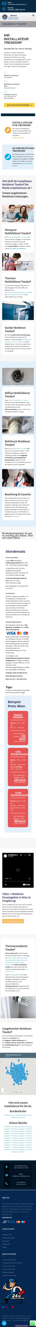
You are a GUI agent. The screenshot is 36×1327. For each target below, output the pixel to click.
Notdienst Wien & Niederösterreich (12, 1263)
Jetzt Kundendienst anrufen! (14, 921)
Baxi (10, 960)
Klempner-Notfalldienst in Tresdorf (17, 237)
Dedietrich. (8, 965)
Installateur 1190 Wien (10, 1147)
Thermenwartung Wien (9, 1260)
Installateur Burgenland (18, 1117)
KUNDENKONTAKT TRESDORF (23, 149)
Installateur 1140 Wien (25, 1140)
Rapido (22, 962)
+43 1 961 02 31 (21, 1184)
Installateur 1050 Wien (10, 1131)
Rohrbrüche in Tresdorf (20, 448)
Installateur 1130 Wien (10, 1140)
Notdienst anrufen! (18, 138)
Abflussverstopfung (8, 1272)
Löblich (18, 960)
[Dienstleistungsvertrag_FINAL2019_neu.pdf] (18, 292)
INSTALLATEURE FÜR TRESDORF (22, 124)
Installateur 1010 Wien (10, 1127)
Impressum (6, 1241)
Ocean (25, 958)
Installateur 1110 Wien (10, 1138)
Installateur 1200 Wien (25, 1147)
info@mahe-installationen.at (21, 1176)
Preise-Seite (15, 516)
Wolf (13, 960)
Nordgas (16, 962)
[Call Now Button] (4, 1323)
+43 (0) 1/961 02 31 (16, 9)
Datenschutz (6, 1244)
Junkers (15, 958)
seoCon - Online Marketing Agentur (18, 1320)
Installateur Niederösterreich (23, 1115)
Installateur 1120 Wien (25, 1138)
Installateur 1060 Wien (25, 1131)
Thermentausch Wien (9, 1266)
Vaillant (9, 958)
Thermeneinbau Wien (9, 1269)
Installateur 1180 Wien (25, 1145)
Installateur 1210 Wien (10, 1149)
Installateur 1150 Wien (10, 1143)
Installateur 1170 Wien (10, 1145)
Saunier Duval (9, 962)
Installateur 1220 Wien (25, 1149)
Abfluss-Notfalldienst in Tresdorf (18, 400)
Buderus (20, 958)
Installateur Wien (9, 1115)
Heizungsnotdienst (14, 975)
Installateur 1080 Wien (25, 1133)
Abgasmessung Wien (9, 1238)
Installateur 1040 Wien (25, 1129)
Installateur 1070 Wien (10, 1133)
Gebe (6, 960)
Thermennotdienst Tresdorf (15, 294)
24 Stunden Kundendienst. (18, 248)
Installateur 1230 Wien (18, 1152)
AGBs (4, 1247)
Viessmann (24, 960)
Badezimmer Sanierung (9, 1275)
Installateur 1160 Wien (25, 1143)
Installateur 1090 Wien (10, 1136)
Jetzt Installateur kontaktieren (18, 105)
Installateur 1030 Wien (10, 1129)
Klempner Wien (7, 1235)
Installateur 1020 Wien (25, 1127)
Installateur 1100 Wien (25, 1136)
